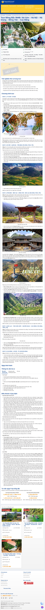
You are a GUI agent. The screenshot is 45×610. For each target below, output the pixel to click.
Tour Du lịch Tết (5, 6)
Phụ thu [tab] (18, 371)
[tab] (5, 372)
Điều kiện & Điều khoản (27, 573)
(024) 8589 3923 (33, 494)
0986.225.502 (33, 498)
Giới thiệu (2, 573)
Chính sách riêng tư (26, 575)
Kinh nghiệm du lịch (5, 11)
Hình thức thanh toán (4, 583)
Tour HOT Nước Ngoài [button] (29, 6)
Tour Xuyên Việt (20, 6)
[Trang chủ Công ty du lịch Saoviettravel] (8, 1)
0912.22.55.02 (8, 498)
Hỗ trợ (2, 577)
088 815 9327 (7, 595)
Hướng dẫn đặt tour (4, 581)
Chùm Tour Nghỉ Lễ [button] (29, 7)
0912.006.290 (17, 498)
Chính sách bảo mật (26, 577)
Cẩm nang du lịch (38, 8)
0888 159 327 (17, 494)
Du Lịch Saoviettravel (23, 99)
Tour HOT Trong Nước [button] (29, 5)
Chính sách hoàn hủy (4, 585)
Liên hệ (12, 11)
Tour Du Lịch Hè (12, 6)
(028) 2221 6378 (8, 494)
